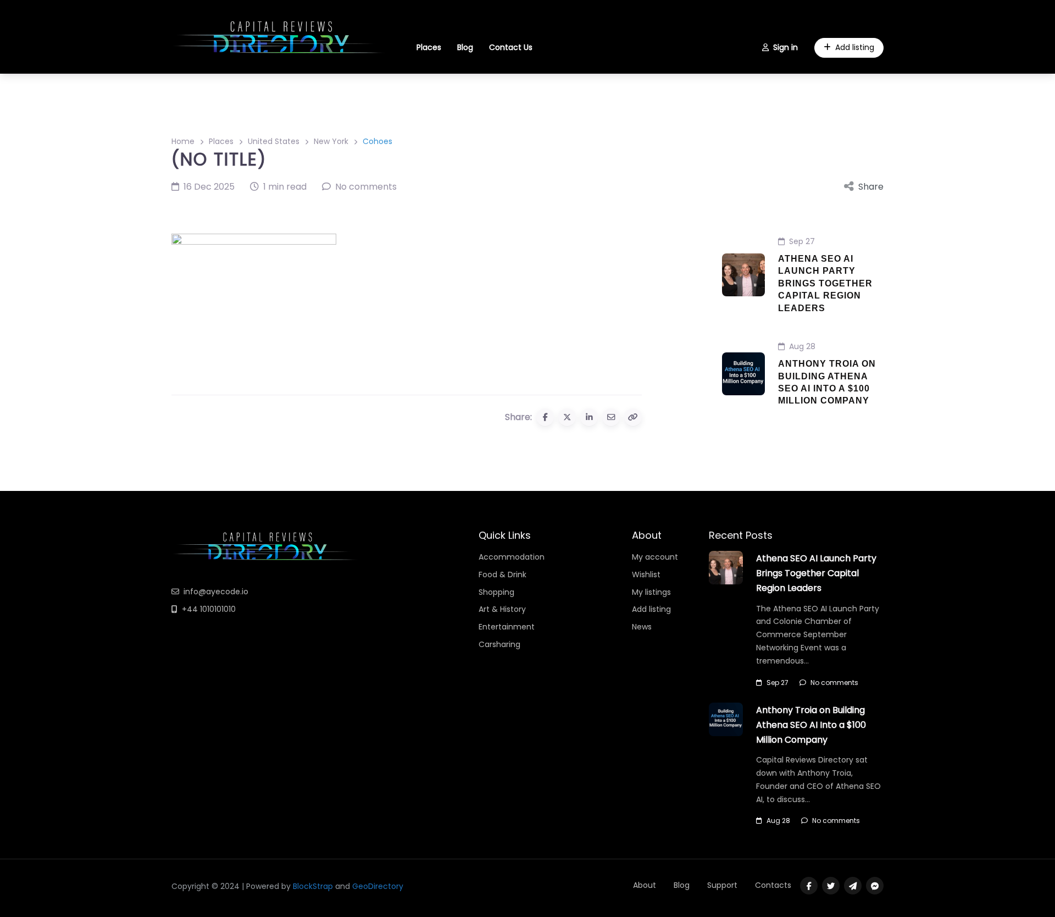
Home (183, 141)
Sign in (785, 47)
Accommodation (512, 556)
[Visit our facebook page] (809, 885)
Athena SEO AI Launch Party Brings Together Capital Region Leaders (825, 283)
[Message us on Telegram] (853, 885)
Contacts (773, 885)
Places (429, 47)
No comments (834, 682)
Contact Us (510, 47)
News (642, 626)
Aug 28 (802, 346)
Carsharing (499, 644)
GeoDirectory (377, 886)
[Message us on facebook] (875, 885)
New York (331, 141)
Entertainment (507, 626)
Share (871, 186)
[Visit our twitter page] (831, 885)
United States (273, 141)
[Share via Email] (611, 417)
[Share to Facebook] (545, 417)
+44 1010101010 (209, 609)
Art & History (502, 609)
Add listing (854, 47)
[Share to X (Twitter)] (567, 417)
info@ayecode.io (216, 591)
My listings (651, 592)
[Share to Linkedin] (589, 417)
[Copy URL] (633, 417)
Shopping (496, 592)
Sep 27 (802, 241)
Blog (465, 47)
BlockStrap (314, 886)
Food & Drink (502, 574)
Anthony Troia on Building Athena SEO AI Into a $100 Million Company (811, 725)
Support (722, 885)
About (644, 885)
